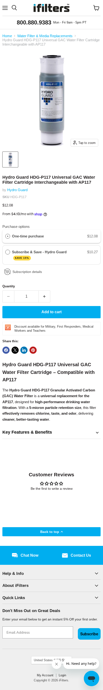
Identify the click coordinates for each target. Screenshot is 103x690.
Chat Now (29, 555)
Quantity (8, 286)
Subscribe (89, 634)
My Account (45, 675)
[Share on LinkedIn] (24, 350)
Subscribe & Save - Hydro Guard (40, 254)
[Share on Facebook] (6, 350)
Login (62, 675)
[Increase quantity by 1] (45, 296)
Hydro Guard (17, 190)
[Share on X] (15, 350)
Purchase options (16, 226)
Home (7, 36)
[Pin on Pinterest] (33, 350)
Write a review (51, 501)
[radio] (7, 236)
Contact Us (81, 555)
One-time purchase (28, 236)
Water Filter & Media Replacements (45, 36)
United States (49, 660)
